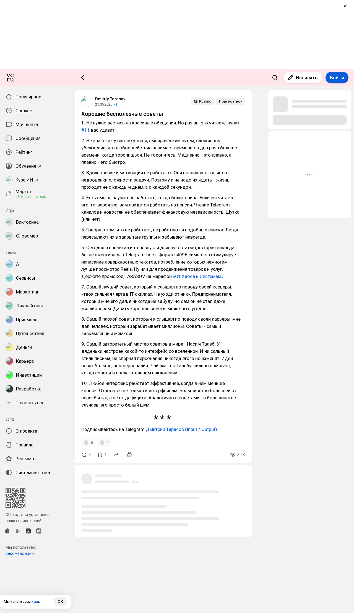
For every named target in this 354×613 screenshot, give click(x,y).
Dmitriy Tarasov (110, 98)
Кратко (205, 101)
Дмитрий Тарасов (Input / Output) (181, 429)
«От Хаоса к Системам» (198, 276)
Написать (307, 77)
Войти (337, 77)
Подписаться (230, 101)
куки (35, 601)
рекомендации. (20, 553)
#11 (85, 130)
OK (60, 601)
